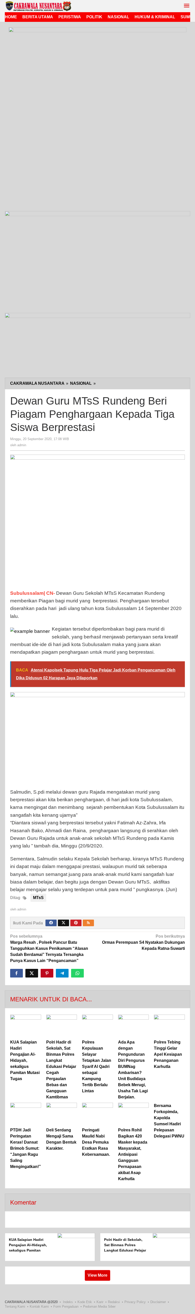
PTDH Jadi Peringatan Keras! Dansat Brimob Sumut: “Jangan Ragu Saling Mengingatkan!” (25, 1148)
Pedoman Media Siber (99, 1306)
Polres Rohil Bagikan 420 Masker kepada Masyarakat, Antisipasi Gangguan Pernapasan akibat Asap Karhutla (132, 1154)
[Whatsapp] (77, 973)
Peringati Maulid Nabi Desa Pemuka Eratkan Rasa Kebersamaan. (96, 1142)
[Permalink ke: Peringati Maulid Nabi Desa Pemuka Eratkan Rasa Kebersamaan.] (97, 1114)
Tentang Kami (15, 1306)
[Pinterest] (76, 923)
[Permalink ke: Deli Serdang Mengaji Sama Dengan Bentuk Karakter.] (61, 1114)
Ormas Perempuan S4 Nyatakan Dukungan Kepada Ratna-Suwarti (143, 942)
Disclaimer (158, 1302)
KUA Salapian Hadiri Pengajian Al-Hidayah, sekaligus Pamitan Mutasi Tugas (25, 1060)
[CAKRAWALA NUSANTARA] (38, 6)
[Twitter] (63, 923)
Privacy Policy (135, 1302)
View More (97, 1275)
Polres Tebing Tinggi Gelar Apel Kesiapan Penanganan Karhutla (168, 1054)
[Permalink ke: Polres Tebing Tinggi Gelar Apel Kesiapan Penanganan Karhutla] (169, 1026)
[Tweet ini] (31, 973)
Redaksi (114, 1302)
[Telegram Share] (62, 973)
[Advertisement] (97, 171)
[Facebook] (51, 923)
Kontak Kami (39, 1306)
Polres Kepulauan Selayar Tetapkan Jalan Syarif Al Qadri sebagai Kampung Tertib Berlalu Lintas (96, 1066)
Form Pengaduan (65, 1306)
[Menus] (186, 6)
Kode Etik (84, 1302)
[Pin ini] (47, 973)
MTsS (38, 897)
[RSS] (88, 923)
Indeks (68, 1302)
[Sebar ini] (16, 973)
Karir (99, 1302)
